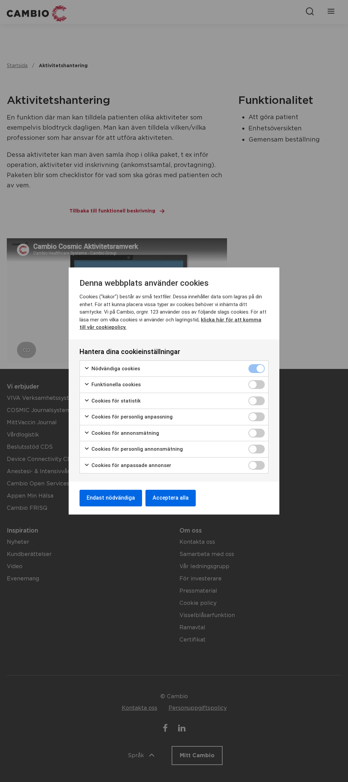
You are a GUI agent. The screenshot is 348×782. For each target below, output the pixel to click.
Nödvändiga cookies (115, 369)
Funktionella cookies (115, 384)
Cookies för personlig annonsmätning (136, 449)
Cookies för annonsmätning (124, 433)
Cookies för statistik (115, 401)
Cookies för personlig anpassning (131, 417)
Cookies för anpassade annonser (130, 465)
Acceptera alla (171, 498)
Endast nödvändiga (111, 498)
